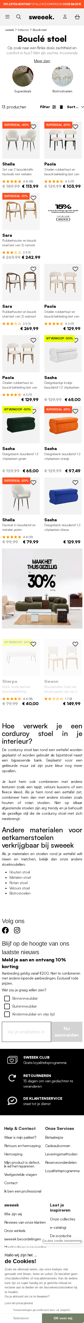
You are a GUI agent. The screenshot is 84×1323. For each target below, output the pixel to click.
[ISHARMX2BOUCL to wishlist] (33, 127)
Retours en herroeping (22, 1145)
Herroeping (13, 1154)
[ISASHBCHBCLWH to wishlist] (75, 340)
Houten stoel (19, 872)
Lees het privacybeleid (19, 1303)
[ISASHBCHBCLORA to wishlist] (75, 411)
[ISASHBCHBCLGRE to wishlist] (33, 411)
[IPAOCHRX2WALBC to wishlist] (33, 340)
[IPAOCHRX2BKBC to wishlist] (75, 127)
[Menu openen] (7, 16)
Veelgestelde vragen (20, 1174)
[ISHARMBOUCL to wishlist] (33, 482)
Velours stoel (19, 888)
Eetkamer (23, 30)
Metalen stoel (20, 877)
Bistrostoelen (20, 893)
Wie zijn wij (13, 1214)
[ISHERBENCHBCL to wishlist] (33, 644)
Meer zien (42, 60)
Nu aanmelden (67, 1031)
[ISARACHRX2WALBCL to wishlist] (33, 269)
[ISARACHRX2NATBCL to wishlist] (33, 198)
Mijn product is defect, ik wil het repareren (22, 1164)
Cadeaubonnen (57, 1145)
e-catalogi (58, 1227)
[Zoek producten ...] (18, 16)
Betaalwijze (54, 1137)
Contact (11, 1182)
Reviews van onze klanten (25, 1222)
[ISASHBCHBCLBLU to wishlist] (75, 482)
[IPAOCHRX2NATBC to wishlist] (75, 269)
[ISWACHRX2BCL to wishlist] (75, 644)
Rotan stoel (18, 882)
